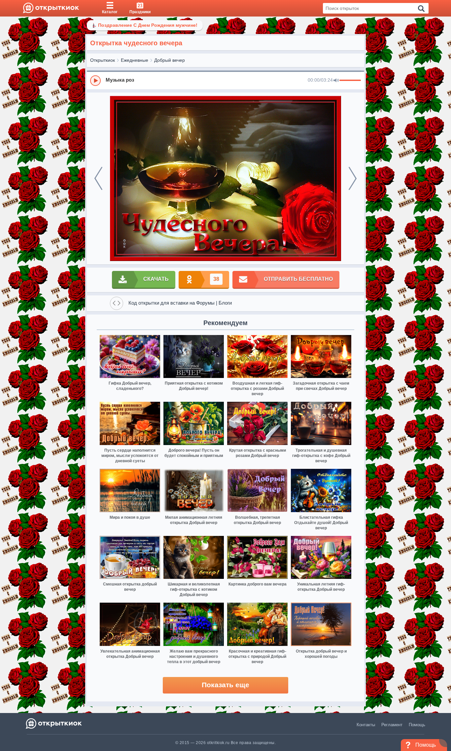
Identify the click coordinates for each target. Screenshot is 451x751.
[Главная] (51, 8)
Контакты (366, 724)
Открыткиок (102, 60)
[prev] (98, 178)
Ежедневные (134, 60)
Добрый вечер (169, 60)
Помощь (417, 724)
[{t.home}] (54, 723)
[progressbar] (350, 80)
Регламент (391, 724)
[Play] (95, 80)
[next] (353, 178)
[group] (225, 80)
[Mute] (336, 80)
